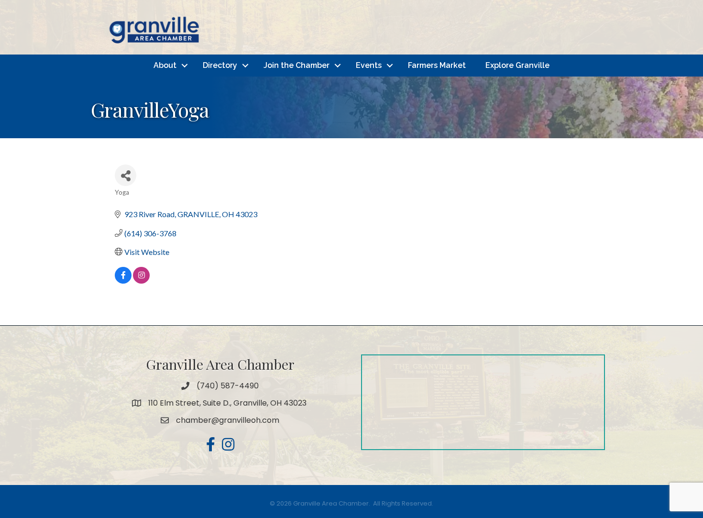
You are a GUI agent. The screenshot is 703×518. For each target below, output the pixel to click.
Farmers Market (437, 65)
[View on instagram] (141, 280)
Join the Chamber (297, 65)
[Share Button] (125, 175)
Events (369, 65)
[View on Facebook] (123, 280)
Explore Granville (517, 65)
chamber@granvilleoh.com (227, 420)
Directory (220, 65)
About (165, 65)
